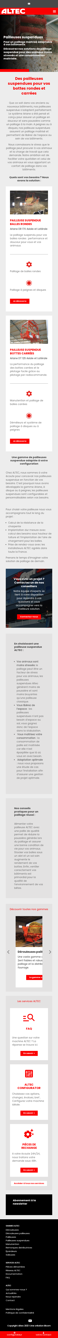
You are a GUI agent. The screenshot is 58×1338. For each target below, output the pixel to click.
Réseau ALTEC (13, 1270)
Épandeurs (11, 1251)
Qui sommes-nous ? (16, 1289)
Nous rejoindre (13, 1296)
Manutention (12, 1244)
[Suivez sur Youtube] (29, 3)
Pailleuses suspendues (17, 1240)
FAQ (8, 1277)
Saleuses (10, 1254)
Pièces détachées (15, 1266)
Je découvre (19, 301)
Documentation (14, 1273)
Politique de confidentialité (20, 1312)
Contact (10, 1300)
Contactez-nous (29, 616)
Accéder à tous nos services (29, 1183)
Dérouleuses (12, 1229)
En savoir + (29, 1053)
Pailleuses (11, 1236)
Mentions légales (15, 1309)
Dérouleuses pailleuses (34, 952)
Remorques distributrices (19, 1247)
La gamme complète (40, 977)
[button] (8, 952)
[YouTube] (30, 1321)
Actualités (11, 1293)
